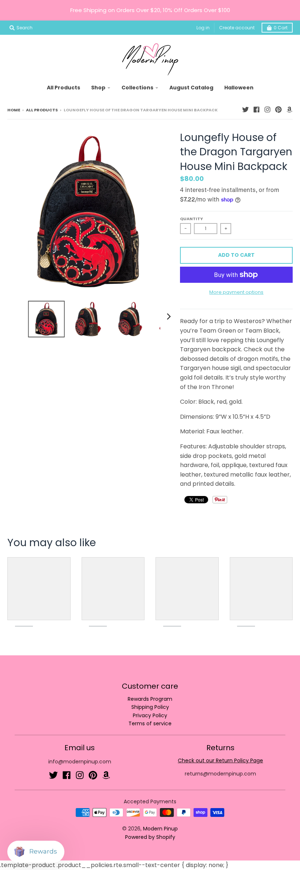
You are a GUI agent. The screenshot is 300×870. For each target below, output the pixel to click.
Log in (203, 28)
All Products (42, 110)
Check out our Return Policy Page (220, 760)
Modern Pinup (160, 828)
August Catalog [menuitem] (191, 87)
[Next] (168, 316)
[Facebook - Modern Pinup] (256, 109)
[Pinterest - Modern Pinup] (278, 109)
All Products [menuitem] (63, 87)
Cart (281, 28)
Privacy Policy (150, 715)
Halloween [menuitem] (239, 87)
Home (13, 110)
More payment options (236, 292)
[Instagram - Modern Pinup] (267, 109)
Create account (237, 28)
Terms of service (150, 723)
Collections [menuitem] (137, 87)
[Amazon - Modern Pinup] (289, 109)
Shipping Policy (150, 707)
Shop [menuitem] (98, 87)
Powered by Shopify (150, 837)
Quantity (191, 219)
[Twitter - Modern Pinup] (245, 109)
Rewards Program (150, 699)
